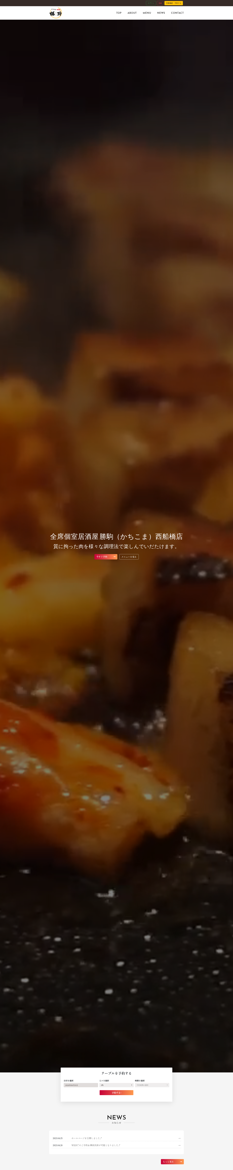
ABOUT (132, 13)
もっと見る (168, 1161)
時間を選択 (140, 1080)
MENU (147, 13)
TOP (118, 13)
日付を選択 (68, 1080)
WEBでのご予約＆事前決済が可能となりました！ (125, 1145)
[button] (116, 1085)
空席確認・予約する (173, 3)
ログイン (151, 3)
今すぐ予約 (102, 556)
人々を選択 (104, 1080)
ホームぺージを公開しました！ (125, 1138)
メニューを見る (129, 556)
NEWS (161, 13)
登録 (160, 3)
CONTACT (177, 13)
